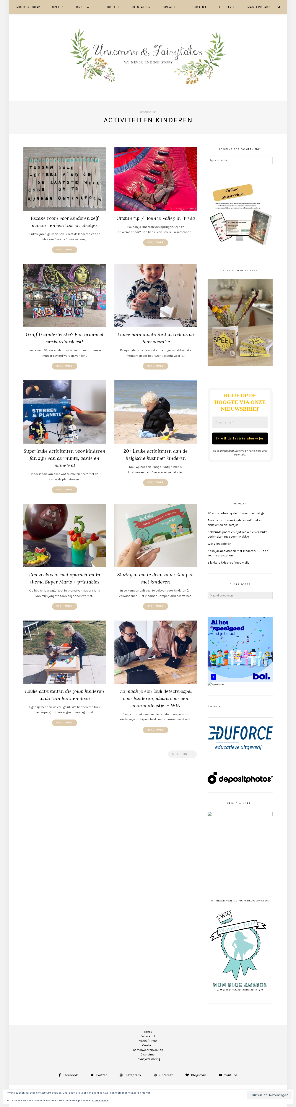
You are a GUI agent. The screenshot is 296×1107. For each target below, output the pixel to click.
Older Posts (182, 754)
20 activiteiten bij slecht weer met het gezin (238, 513)
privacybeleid (253, 450)
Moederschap (28, 7)
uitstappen (141, 7)
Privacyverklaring (148, 1059)
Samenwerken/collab (148, 1050)
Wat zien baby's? (219, 544)
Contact (148, 1045)
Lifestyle (227, 7)
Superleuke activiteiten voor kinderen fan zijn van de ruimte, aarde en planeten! (65, 458)
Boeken (113, 7)
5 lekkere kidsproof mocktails (228, 562)
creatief (170, 7)
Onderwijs (85, 7)
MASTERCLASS (259, 7)
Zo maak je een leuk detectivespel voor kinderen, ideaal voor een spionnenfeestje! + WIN (156, 698)
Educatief (198, 7)
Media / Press (148, 1041)
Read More (64, 249)
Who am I (148, 1036)
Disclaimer (148, 1054)
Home (148, 1032)
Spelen (58, 7)
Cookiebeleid (100, 1100)
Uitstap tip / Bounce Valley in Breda (155, 218)
